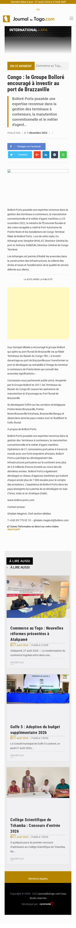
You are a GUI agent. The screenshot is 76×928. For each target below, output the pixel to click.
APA (43, 30)
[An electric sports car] (38, 597)
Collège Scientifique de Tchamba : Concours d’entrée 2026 (35, 825)
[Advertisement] (38, 313)
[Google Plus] (37, 154)
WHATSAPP (13, 529)
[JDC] (28, 18)
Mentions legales (38, 878)
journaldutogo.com (50, 893)
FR (38, 9)
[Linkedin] (45, 154)
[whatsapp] (63, 154)
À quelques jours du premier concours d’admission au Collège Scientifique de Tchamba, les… (37, 847)
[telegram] (54, 154)
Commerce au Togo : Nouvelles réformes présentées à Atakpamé (36, 634)
